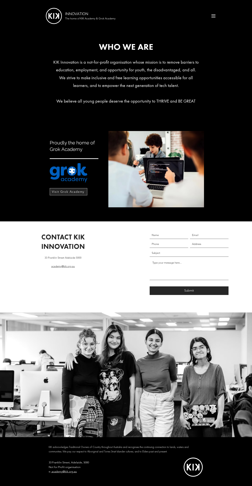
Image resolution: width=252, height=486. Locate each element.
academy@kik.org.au (64, 471)
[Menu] (213, 16)
